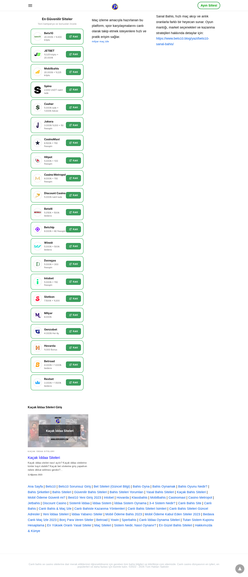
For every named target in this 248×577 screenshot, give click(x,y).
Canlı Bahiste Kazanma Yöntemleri (99, 508)
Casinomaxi (177, 497)
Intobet (109, 497)
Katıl (75, 36)
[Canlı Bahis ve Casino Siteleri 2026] (115, 5)
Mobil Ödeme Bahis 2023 (123, 514)
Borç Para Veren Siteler (76, 520)
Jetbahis (34, 503)
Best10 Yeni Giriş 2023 (84, 497)
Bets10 (51, 486)
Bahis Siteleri (61, 492)
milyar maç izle (100, 41)
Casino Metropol (200, 497)
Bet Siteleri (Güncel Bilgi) (112, 486)
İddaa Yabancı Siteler (87, 514)
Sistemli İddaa (79, 503)
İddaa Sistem (101, 503)
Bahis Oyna (141, 486)
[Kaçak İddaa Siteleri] (58, 430)
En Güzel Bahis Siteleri (175, 525)
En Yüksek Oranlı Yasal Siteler (69, 525)
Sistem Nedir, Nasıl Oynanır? (135, 525)
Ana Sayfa (35, 486)
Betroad (102, 520)
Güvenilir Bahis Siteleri (90, 492)
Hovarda (123, 497)
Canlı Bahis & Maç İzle (55, 508)
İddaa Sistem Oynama (130, 503)
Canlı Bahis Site (189, 503)
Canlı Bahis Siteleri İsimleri (147, 508)
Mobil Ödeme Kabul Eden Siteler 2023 (172, 514)
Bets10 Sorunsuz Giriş (74, 486)
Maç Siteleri (102, 525)
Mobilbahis (158, 497)
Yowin (114, 520)
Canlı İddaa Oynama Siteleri (159, 520)
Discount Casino (54, 503)
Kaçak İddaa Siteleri (41, 451)
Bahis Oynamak (163, 486)
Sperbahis (129, 520)
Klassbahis (139, 497)
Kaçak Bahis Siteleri (191, 492)
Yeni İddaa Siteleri (56, 514)
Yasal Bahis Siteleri (160, 492)
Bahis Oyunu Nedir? (192, 486)
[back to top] (239, 568)
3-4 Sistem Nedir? (162, 503)
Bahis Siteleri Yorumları (126, 492)
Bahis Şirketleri (39, 492)
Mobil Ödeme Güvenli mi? (46, 497)
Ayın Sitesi (209, 5)
